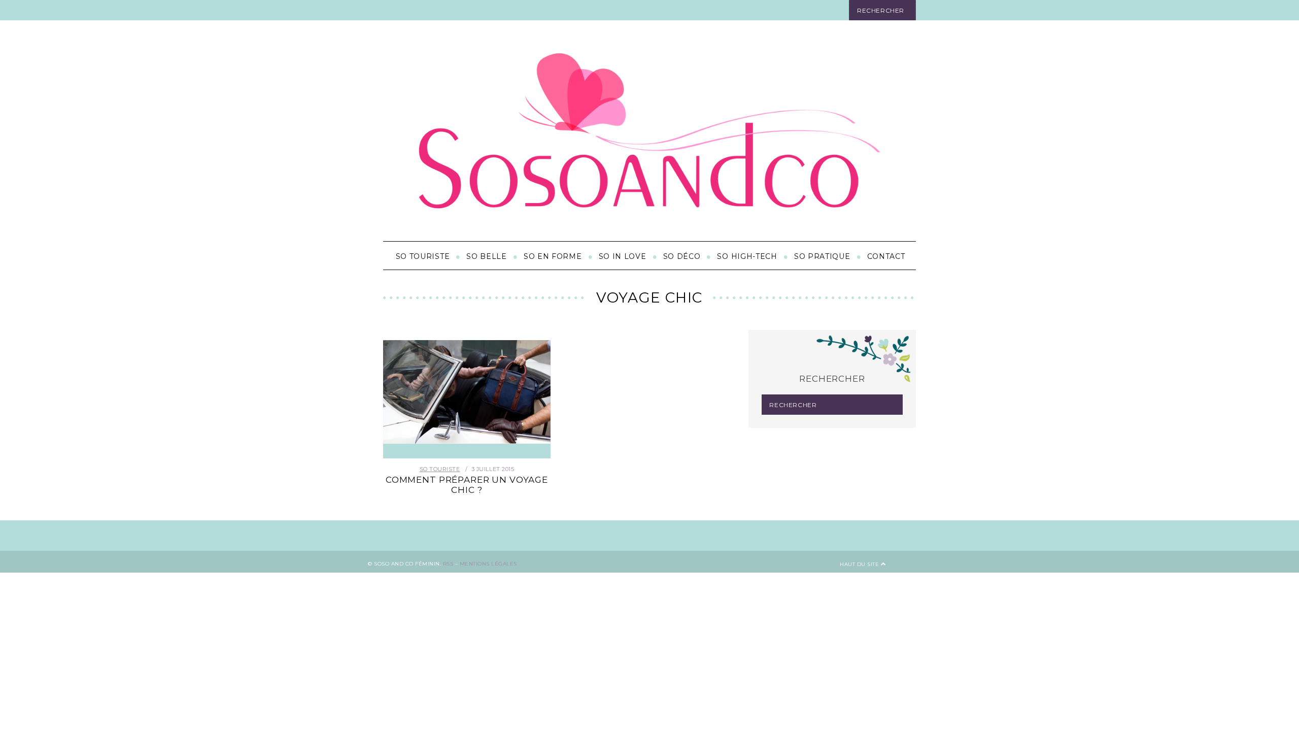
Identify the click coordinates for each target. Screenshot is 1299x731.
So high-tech (747, 256)
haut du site (860, 564)
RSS (448, 563)
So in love (622, 256)
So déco (682, 256)
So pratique (822, 256)
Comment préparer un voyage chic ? (467, 485)
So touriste (423, 256)
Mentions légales (488, 563)
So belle (486, 256)
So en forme (553, 256)
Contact (886, 256)
